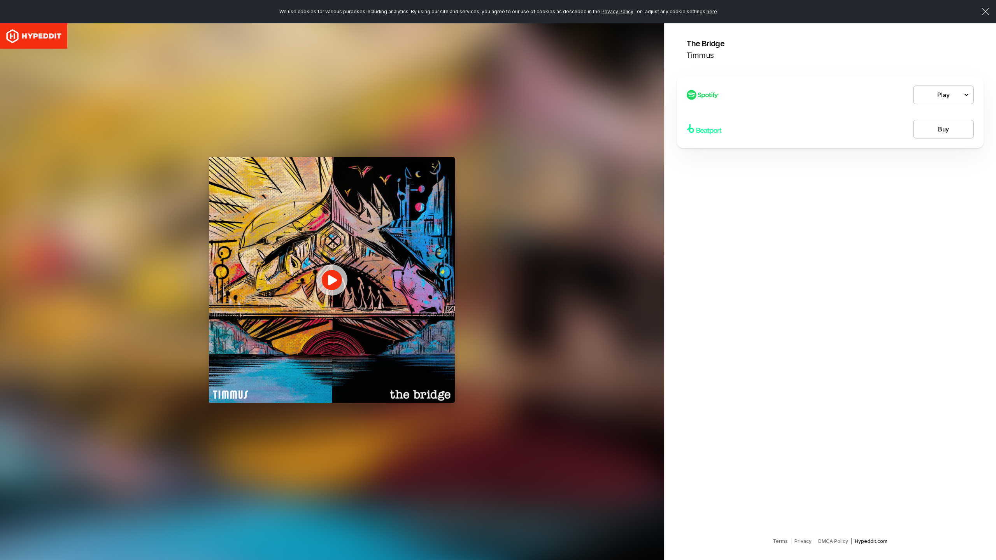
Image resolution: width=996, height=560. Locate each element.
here (712, 11)
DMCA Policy (833, 541)
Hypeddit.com (871, 541)
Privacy (803, 541)
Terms (780, 541)
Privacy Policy (617, 11)
